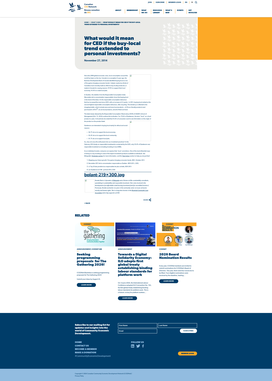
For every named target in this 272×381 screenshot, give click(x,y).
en (186, 2)
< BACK (87, 203)
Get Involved (192, 12)
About (118, 10)
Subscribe (160, 2)
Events (180, 10)
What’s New (168, 12)
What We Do (144, 12)
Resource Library (157, 12)
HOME (78, 342)
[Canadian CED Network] (84, 13)
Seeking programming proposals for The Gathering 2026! (91, 260)
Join (150, 2)
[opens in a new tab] (135, 234)
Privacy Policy (79, 376)
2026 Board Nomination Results (175, 256)
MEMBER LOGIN (174, 2)
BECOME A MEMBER (86, 349)
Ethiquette (116, 180)
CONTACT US (82, 346)
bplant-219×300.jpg (104, 175)
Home (86, 22)
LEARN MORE (86, 285)
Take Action (126, 156)
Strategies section (97, 156)
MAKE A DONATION (85, 353)
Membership (132, 10)
